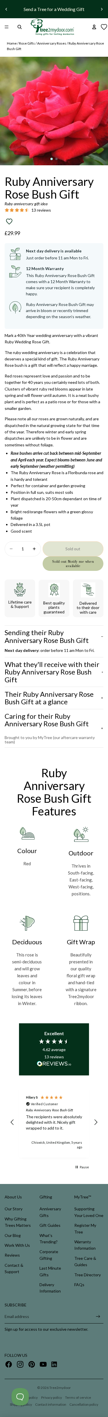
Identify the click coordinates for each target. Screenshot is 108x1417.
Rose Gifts (27, 43)
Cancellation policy (83, 1404)
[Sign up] (98, 1316)
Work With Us (17, 1245)
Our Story (13, 1208)
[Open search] (19, 27)
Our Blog (13, 1235)
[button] (12, 1122)
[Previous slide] (6, 9)
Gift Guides (49, 1225)
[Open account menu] (94, 27)
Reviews (12, 1255)
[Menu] (6, 27)
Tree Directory (87, 1274)
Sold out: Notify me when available (73, 563)
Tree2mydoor (60, 1387)
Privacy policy (51, 1397)
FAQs (79, 1284)
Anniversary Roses (51, 43)
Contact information (50, 1404)
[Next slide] (101, 9)
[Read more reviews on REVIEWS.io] (54, 1064)
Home (12, 43)
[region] (54, 1122)
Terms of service (78, 1397)
